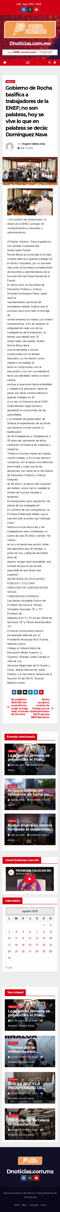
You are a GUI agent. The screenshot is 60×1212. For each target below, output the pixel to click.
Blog (24, 1205)
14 (37, 938)
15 (44, 938)
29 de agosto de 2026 (24, 1020)
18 (16, 944)
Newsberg (48, 1193)
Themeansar (30, 1197)
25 (16, 951)
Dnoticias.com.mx (30, 43)
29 (43, 951)
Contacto (33, 1205)
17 (9, 944)
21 (37, 944)
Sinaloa (10, 81)
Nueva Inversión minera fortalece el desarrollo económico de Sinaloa (30, 829)
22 (43, 944)
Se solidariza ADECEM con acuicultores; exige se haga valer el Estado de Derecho (20, 707)
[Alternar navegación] (27, 62)
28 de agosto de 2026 (24, 1057)
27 (30, 951)
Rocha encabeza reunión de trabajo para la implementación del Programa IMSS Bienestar (39, 708)
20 (30, 944)
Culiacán (13, 1116)
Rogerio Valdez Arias (33, 143)
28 (36, 951)
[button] (49, 62)
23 (50, 944)
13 (30, 938)
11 (16, 938)
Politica (13, 1043)
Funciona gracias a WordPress (19, 1193)
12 (23, 938)
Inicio (43, 1205)
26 (23, 951)
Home (17, 1205)
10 (9, 938)
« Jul (9, 967)
